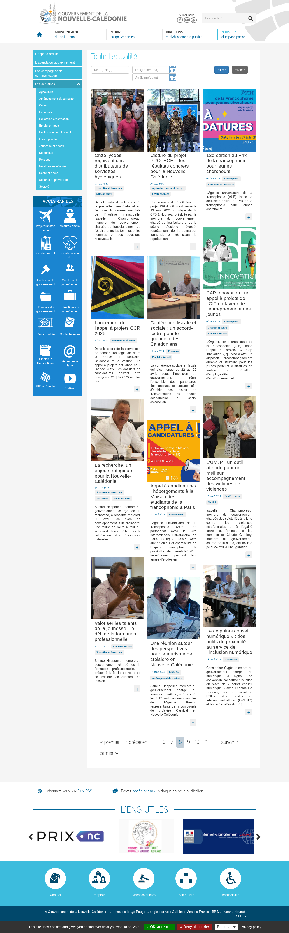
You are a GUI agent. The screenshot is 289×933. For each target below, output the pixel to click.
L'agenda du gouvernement (55, 62)
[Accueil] (82, 13)
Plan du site (186, 894)
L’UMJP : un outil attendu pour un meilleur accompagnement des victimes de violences (225, 476)
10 (197, 742)
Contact (55, 894)
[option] (70, 836)
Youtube (187, 20)
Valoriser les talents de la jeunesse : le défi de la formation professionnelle (116, 631)
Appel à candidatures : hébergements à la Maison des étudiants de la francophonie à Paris (173, 496)
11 (206, 742)
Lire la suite (137, 245)
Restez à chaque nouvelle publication (162, 790)
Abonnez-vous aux (69, 791)
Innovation (102, 498)
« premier (110, 742)
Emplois (99, 894)
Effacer (240, 69)
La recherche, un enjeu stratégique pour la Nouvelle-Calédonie (113, 473)
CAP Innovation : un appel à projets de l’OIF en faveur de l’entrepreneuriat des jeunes (228, 303)
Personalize (226, 927)
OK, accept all (160, 927)
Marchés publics (144, 894)
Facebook (180, 20)
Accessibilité (230, 894)
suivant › (230, 742)
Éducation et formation (54, 119)
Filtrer (221, 69)
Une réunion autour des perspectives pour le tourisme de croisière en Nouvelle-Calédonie (171, 654)
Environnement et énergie (55, 132)
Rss (194, 20)
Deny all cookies (196, 927)
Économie (45, 112)
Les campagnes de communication (49, 73)
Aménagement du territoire (56, 98)
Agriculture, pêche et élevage (168, 188)
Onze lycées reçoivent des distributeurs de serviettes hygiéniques (111, 166)
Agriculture (46, 92)
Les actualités (45, 84)
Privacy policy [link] (251, 927)
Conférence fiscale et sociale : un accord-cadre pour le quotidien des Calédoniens (173, 333)
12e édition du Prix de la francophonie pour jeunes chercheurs (226, 163)
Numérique (46, 152)
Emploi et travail (49, 125)
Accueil (42, 36)
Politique (44, 159)
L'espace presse (47, 53)
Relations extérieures (53, 166)
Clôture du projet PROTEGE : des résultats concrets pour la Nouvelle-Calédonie (169, 166)
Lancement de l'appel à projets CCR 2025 (117, 328)
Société (44, 186)
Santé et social (49, 173)
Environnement (160, 194)
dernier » (109, 753)
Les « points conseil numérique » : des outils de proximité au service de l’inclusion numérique (229, 641)
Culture (43, 105)
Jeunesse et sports (51, 146)
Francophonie (48, 139)
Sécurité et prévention (53, 179)
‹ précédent (137, 742)
